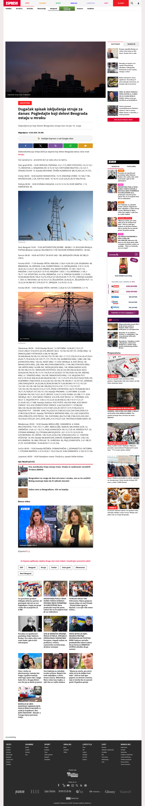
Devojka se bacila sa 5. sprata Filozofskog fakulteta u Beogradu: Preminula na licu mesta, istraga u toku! (128, 67)
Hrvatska (104, 752)
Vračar (54, 567)
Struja (43, 567)
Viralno (67, 744)
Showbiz (29, 744)
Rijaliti (27, 747)
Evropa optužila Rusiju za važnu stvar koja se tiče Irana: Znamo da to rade (128, 51)
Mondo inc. (126, 744)
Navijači (46, 757)
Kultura (85, 759)
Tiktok (65, 752)
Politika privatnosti (126, 759)
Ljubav (85, 752)
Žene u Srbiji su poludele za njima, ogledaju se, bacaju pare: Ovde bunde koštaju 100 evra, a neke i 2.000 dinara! (123, 480)
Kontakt (123, 750)
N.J (28, 551)
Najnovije (131, 44)
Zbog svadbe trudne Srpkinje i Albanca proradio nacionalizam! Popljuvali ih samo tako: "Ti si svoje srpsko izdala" (123, 448)
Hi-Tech (85, 757)
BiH (103, 754)
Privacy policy (125, 762)
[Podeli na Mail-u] (85, 145)
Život (84, 747)
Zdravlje (85, 754)
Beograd (53, 9)
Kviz (26, 754)
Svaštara (66, 750)
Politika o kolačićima (127, 754)
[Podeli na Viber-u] (55, 145)
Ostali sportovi (48, 754)
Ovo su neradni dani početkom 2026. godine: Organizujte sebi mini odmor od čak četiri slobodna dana (123, 381)
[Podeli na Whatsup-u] (70, 145)
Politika (9, 9)
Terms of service (125, 764)
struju (21, 154)
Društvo (19, 9)
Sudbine (90, 9)
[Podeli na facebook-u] (25, 145)
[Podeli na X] (40, 145)
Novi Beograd (25, 573)
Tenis (45, 752)
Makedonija (105, 759)
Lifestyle (87, 744)
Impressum (124, 747)
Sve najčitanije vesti (123, 120)
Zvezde (27, 750)
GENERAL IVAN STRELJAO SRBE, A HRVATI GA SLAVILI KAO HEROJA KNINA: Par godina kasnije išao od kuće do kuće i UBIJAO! (123, 414)
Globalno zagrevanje (108, 750)
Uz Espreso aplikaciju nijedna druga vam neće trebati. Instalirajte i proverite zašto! (56, 561)
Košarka (46, 750)
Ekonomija (41, 9)
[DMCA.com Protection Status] (72, 798)
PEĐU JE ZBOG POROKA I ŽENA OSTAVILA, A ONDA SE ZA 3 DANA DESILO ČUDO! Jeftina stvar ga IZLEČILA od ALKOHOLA (128, 96)
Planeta (104, 747)
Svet (104, 744)
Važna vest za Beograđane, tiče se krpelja (48, 489)
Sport (47, 744)
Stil (83, 750)
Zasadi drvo (9, 759)
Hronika (30, 9)
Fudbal (46, 747)
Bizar (64, 747)
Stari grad (66, 567)
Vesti (8, 744)
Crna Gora (105, 757)
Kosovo (80, 9)
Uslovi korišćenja (126, 757)
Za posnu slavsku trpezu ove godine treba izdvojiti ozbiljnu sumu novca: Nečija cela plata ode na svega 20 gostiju (123, 513)
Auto (103, 762)
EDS (21, 567)
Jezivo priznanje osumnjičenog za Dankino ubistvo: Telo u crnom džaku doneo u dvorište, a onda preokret (128, 110)
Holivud (27, 752)
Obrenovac (80, 567)
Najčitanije (115, 44)
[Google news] (86, 785)
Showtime (47, 759)
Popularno (131, 166)
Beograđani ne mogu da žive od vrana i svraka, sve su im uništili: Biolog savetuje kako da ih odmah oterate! (60, 479)
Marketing (124, 752)
